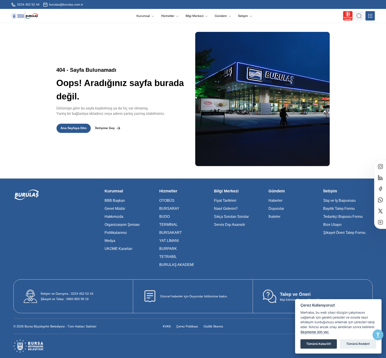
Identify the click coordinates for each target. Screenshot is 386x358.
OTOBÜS (166, 200)
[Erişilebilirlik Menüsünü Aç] (378, 334)
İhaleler (274, 216)
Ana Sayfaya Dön (74, 128)
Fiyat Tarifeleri (225, 200)
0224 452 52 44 (28, 4)
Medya (110, 241)
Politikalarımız (116, 233)
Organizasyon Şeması (122, 224)
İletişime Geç (105, 128)
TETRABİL (168, 257)
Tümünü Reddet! (358, 344)
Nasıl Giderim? (226, 208)
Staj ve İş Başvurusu (339, 200)
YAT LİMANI (169, 241)
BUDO (164, 216)
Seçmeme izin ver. (314, 332)
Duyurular (276, 208)
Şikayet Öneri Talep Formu (344, 233)
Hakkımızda (114, 216)
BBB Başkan (115, 200)
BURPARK (168, 249)
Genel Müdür (115, 208)
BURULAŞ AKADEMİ (176, 265)
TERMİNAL (168, 224)
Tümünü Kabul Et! (318, 344)
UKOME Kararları (118, 249)
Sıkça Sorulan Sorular (231, 216)
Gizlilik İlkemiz (213, 326)
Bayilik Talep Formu (339, 208)
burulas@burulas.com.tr (65, 4)
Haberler (275, 200)
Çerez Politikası (187, 326)
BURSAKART (170, 233)
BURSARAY (169, 208)
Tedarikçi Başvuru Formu (343, 216)
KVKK (167, 326)
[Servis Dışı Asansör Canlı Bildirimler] (347, 16)
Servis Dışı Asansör (229, 224)
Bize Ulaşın (332, 224)
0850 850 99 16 (65, 299)
